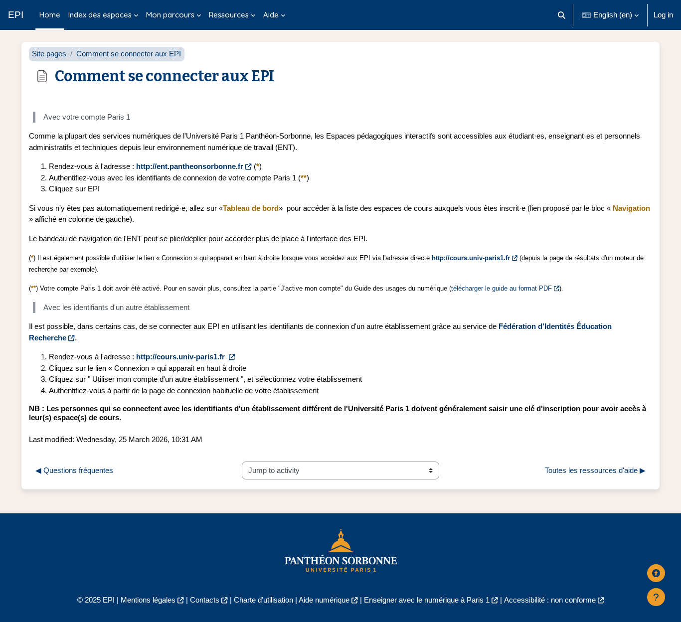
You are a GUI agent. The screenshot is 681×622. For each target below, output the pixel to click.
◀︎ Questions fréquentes (74, 470)
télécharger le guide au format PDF (501, 288)
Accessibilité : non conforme (550, 600)
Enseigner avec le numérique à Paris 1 (427, 600)
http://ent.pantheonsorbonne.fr (189, 166)
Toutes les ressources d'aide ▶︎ (595, 470)
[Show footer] (656, 597)
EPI (15, 14)
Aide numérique (324, 600)
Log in (663, 14)
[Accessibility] (656, 573)
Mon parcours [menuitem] (170, 14)
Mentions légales (148, 600)
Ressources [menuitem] (229, 14)
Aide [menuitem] (271, 14)
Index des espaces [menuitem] (100, 14)
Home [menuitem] (49, 14)
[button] (562, 15)
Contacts (204, 600)
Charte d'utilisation (263, 600)
